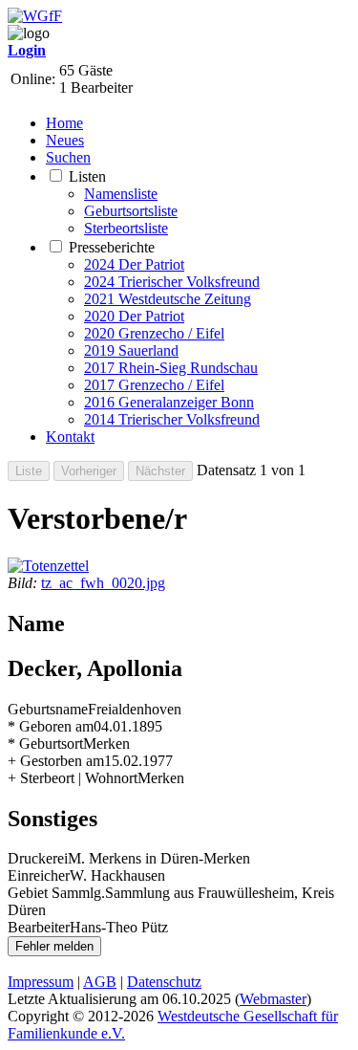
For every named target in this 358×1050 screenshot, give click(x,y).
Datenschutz (164, 981)
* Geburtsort (45, 743)
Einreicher (39, 875)
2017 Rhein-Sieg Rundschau (171, 368)
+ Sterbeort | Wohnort (72, 778)
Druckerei (38, 858)
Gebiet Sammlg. (56, 893)
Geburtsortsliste (131, 211)
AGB (99, 981)
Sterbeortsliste (126, 228)
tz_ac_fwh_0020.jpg (103, 583)
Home (64, 123)
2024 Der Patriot (134, 264)
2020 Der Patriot (134, 316)
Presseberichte (112, 247)
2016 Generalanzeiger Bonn (169, 402)
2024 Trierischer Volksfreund (172, 281)
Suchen (68, 157)
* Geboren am (51, 726)
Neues (65, 140)
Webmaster (273, 999)
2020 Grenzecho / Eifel (154, 333)
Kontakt (70, 436)
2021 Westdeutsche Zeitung (167, 299)
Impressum (41, 981)
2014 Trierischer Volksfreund (172, 419)
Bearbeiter (39, 927)
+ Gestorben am (56, 761)
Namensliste (121, 194)
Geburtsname (48, 709)
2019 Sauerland (131, 350)
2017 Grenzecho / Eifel (154, 385)
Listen (87, 176)
